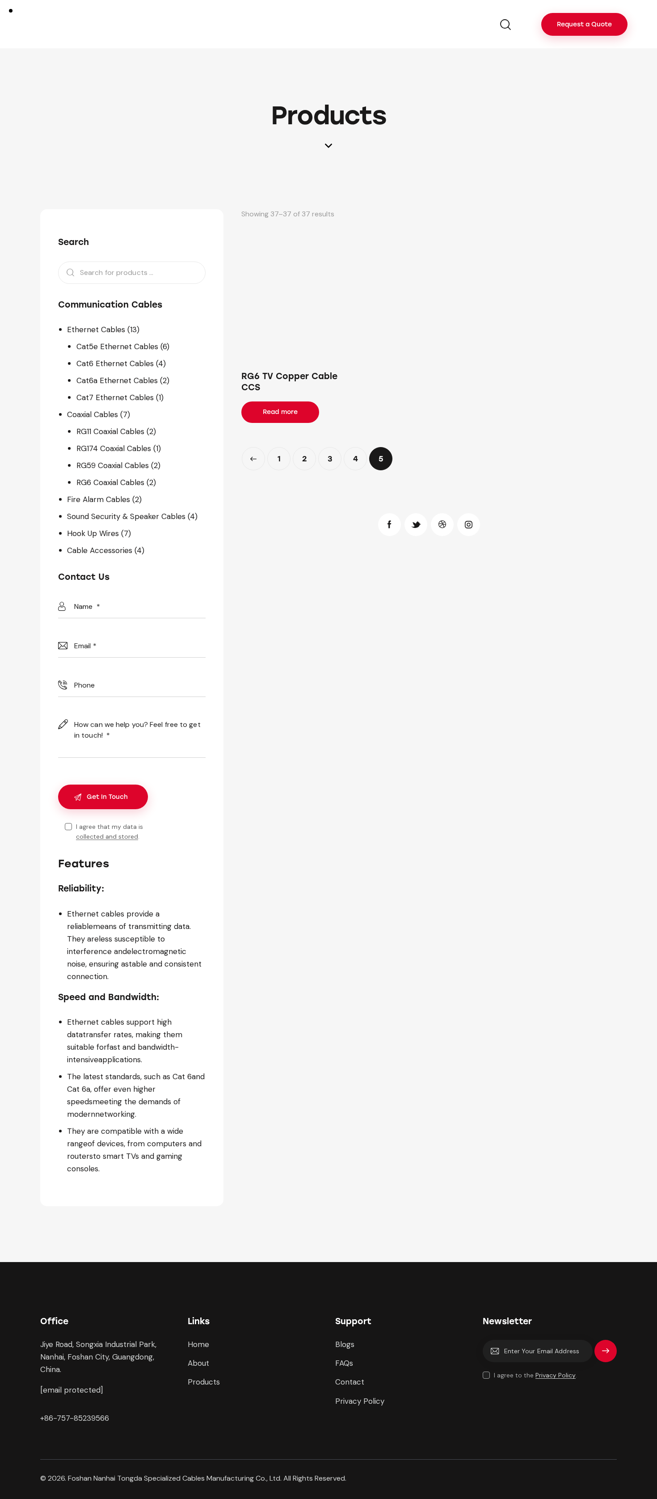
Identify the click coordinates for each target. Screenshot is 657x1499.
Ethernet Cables (96, 329)
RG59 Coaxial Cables (112, 465)
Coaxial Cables (92, 414)
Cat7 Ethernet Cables (115, 397)
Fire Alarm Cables (98, 499)
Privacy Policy (555, 1375)
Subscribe (605, 1355)
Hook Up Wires (93, 533)
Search (67, 273)
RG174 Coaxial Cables (113, 448)
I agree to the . (535, 1375)
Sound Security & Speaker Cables (126, 516)
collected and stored (107, 836)
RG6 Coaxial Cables (110, 482)
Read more (280, 412)
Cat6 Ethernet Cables (115, 363)
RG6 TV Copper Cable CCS (289, 382)
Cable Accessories (99, 550)
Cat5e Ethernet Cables (117, 346)
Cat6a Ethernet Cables (117, 380)
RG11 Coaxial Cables (110, 431)
